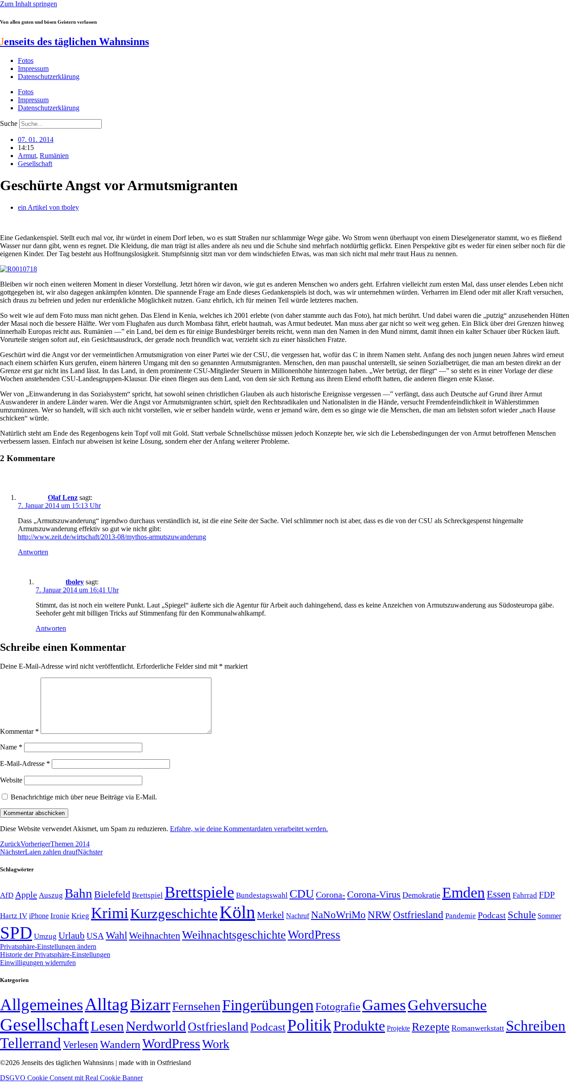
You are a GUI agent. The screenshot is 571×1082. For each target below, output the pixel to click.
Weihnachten (154, 935)
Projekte (398, 1028)
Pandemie (460, 915)
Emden (463, 892)
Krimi (109, 913)
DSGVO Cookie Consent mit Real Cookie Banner (71, 1078)
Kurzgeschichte (174, 913)
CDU (302, 893)
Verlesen (80, 1044)
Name (11, 747)
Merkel (270, 915)
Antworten (33, 552)
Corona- (330, 894)
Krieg (80, 915)
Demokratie (421, 895)
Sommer (549, 915)
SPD (16, 932)
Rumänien (54, 155)
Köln (237, 912)
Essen (499, 894)
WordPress (314, 934)
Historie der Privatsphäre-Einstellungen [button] (55, 954)
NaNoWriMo (338, 914)
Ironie (60, 915)
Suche (8, 123)
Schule (522, 914)
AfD (6, 895)
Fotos (25, 60)
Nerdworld (156, 1026)
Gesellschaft (35, 163)
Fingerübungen (268, 1005)
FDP (547, 894)
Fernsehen (196, 1006)
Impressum (33, 68)
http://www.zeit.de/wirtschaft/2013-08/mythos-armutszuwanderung (112, 537)
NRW (379, 914)
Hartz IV (13, 915)
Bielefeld (112, 894)
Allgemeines (41, 1004)
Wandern (120, 1044)
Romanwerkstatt (477, 1028)
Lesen (107, 1026)
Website (11, 780)
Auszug (51, 895)
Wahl (116, 935)
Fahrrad (525, 895)
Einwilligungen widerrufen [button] (38, 962)
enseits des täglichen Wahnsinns (74, 41)
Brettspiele (199, 892)
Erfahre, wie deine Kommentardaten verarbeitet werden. (249, 828)
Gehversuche (447, 1005)
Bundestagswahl (262, 895)
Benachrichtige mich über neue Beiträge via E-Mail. (84, 797)
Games (384, 1005)
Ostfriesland (418, 914)
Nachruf (297, 916)
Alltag (106, 1004)
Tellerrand (30, 1043)
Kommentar (19, 731)
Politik (309, 1025)
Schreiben (536, 1026)
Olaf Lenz (63, 497)
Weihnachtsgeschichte (234, 934)
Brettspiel (147, 895)
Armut (27, 155)
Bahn (78, 893)
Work (215, 1044)
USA (95, 936)
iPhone (39, 916)
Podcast (492, 915)
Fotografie (337, 1006)
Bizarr (150, 1005)
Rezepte (431, 1026)
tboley (75, 582)
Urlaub (71, 935)
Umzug (45, 936)
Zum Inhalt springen (28, 4)
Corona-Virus (374, 894)
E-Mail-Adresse (25, 763)
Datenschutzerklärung (48, 76)
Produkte (359, 1026)
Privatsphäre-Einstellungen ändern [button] (48, 946)
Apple (26, 894)
